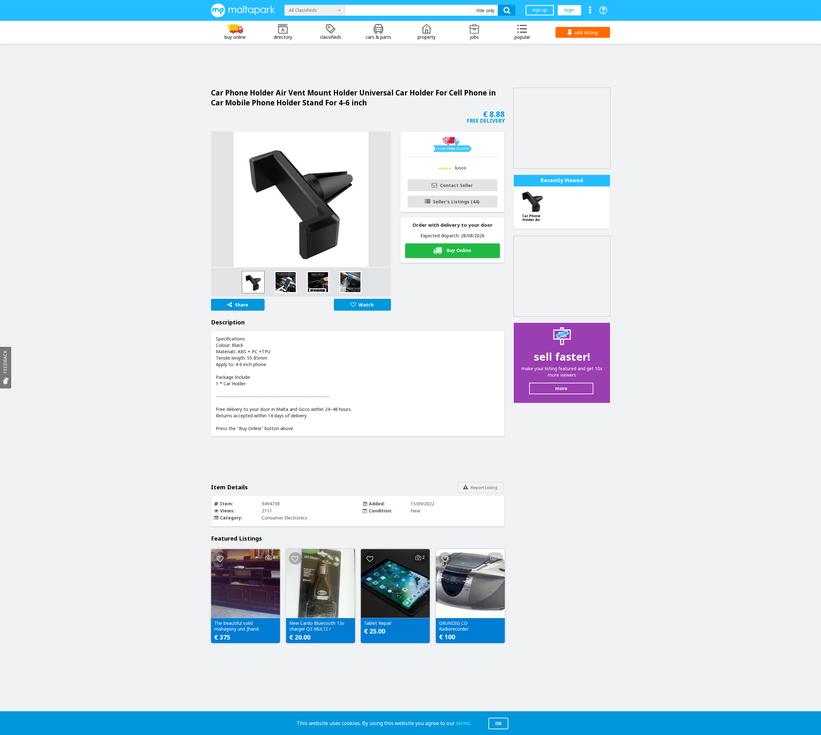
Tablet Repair (378, 623)
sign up (539, 10)
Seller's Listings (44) (456, 202)
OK (498, 723)
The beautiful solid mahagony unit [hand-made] (237, 626)
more (561, 388)
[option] (301, 199)
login (569, 10)
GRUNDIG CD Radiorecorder (454, 626)
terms (463, 723)
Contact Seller (456, 185)
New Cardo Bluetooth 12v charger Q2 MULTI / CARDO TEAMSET (316, 626)
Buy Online (459, 250)
